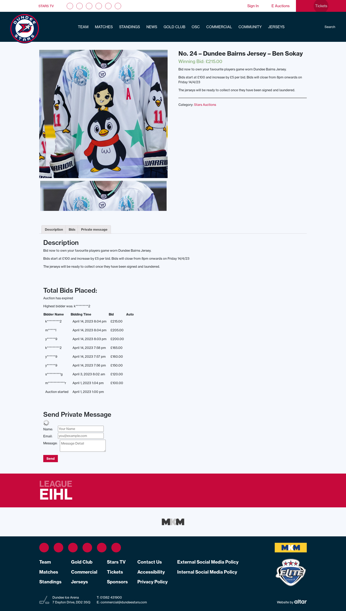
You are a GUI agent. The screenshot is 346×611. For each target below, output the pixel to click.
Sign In (253, 6)
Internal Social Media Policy (207, 572)
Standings (129, 27)
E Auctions (281, 6)
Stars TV (46, 6)
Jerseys (276, 27)
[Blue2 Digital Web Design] (300, 602)
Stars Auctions (205, 105)
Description (54, 229)
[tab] (53, 229)
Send (50, 459)
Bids (72, 229)
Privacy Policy (152, 582)
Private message (94, 229)
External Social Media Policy (207, 562)
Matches (104, 27)
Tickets (115, 572)
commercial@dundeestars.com (124, 602)
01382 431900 (110, 597)
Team (83, 27)
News (151, 27)
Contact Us (149, 562)
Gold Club (174, 27)
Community (250, 27)
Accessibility (151, 572)
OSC (196, 27)
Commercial (219, 27)
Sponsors (117, 582)
